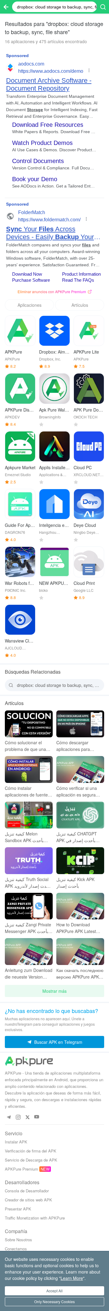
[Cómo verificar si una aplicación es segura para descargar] (80, 769)
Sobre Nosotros (18, 1239)
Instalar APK (16, 1142)
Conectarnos (16, 1249)
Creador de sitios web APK (28, 1200)
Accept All (54, 1290)
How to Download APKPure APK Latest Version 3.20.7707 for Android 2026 (76, 928)
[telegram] (8, 1117)
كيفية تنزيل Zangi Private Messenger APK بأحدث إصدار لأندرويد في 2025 (28, 928)
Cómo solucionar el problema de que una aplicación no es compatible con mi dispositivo (25, 745)
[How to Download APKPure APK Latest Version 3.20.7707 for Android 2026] (80, 906)
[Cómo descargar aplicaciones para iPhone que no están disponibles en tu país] (80, 723)
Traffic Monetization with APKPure (35, 1218)
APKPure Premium (21, 1169)
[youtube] (37, 1117)
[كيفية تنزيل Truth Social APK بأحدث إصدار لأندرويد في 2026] (29, 860)
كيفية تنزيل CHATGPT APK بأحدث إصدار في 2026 (76, 837)
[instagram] (18, 1117)
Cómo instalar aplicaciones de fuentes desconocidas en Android (27, 791)
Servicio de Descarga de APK (31, 1160)
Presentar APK (18, 1209)
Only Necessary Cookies (54, 1301)
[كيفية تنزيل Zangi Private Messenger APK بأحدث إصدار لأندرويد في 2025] (29, 906)
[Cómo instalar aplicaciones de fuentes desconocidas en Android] (29, 769)
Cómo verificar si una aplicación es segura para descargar (76, 791)
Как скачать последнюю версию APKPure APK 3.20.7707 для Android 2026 (80, 973)
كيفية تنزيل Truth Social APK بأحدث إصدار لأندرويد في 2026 (28, 882)
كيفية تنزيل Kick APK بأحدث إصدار (75, 882)
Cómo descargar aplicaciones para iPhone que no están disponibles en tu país (77, 745)
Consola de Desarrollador (27, 1191)
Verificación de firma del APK (30, 1151)
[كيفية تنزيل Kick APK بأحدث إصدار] (80, 860)
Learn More (72, 1278)
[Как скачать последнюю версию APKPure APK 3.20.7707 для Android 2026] (80, 951)
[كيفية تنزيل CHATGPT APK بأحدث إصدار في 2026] (80, 815)
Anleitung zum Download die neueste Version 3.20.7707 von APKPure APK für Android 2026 (28, 973)
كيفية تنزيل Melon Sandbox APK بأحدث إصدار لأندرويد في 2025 (26, 837)
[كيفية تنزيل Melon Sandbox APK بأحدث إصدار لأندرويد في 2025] (29, 815)
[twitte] (27, 1117)
